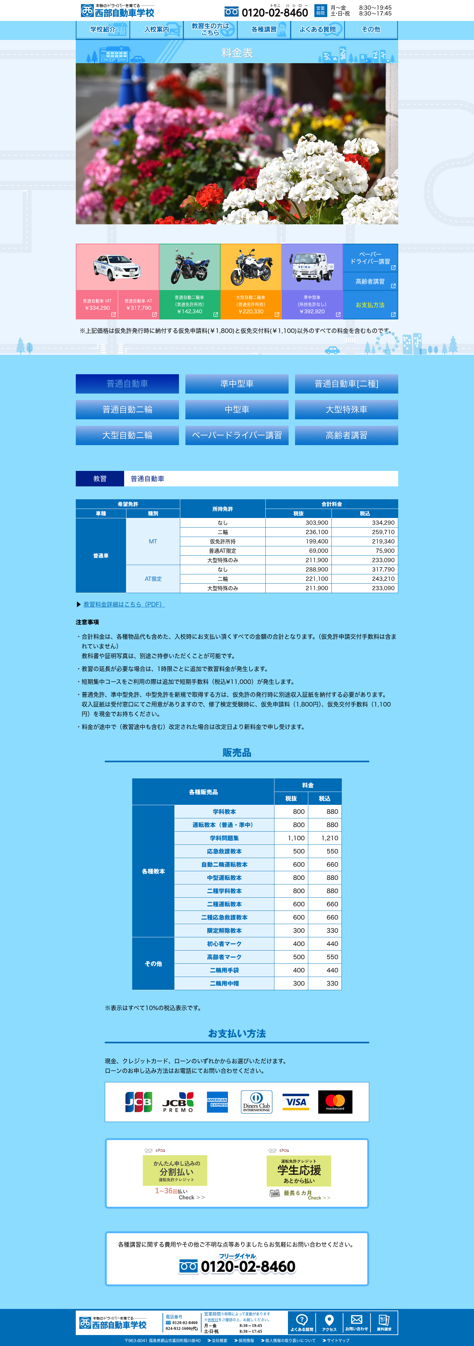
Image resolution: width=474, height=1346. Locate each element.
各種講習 (264, 30)
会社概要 (219, 1340)
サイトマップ (338, 1340)
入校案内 (156, 30)
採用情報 (246, 1340)
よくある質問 (317, 30)
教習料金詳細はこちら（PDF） (124, 604)
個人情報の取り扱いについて (290, 1340)
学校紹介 (103, 30)
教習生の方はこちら (210, 30)
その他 (371, 30)
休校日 (213, 1320)
